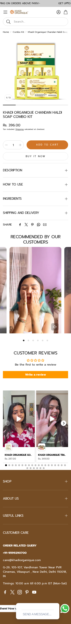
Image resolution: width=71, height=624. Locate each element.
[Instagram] (19, 592)
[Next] (63, 423)
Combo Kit (18, 32)
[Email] (44, 224)
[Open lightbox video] (19, 426)
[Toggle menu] (5, 12)
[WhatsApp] (38, 224)
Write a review (35, 374)
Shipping (19, 129)
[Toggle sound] (54, 326)
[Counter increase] (20, 145)
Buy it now (36, 156)
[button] (35, 22)
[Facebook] (20, 224)
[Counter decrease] (6, 145)
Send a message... (37, 614)
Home (6, 32)
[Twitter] (26, 224)
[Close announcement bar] (67, 2)
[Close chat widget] (56, 599)
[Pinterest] (32, 224)
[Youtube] (34, 592)
